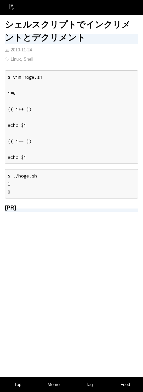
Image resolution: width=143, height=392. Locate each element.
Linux (16, 59)
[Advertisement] (71, 289)
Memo (54, 384)
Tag (89, 384)
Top (17, 384)
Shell (28, 59)
